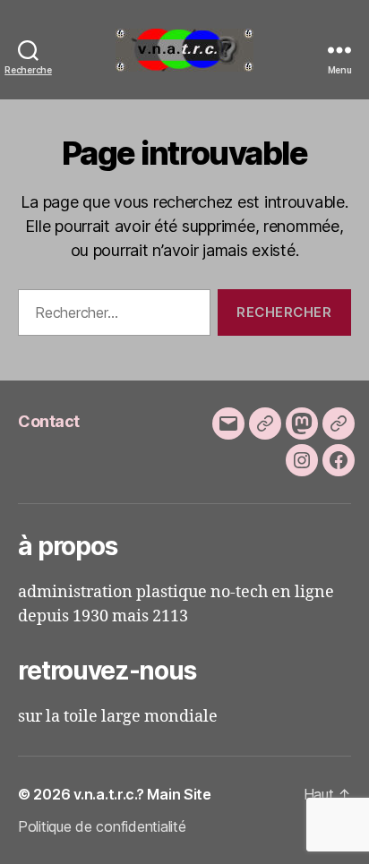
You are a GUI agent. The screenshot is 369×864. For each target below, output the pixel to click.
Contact (49, 421)
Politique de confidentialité (101, 826)
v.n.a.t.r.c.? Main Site (142, 794)
